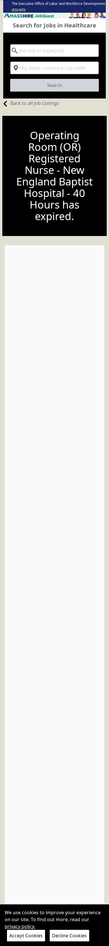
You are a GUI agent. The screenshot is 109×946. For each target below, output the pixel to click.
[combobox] (54, 50)
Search (54, 85)
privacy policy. (20, 926)
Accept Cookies (26, 935)
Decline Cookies (69, 935)
